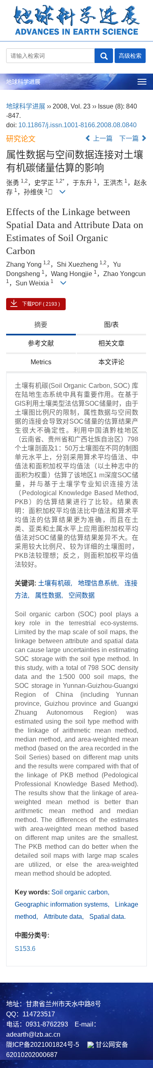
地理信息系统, (99, 583)
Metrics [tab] (41, 362)
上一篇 (102, 138)
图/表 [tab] (111, 324)
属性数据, (49, 595)
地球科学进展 (23, 81)
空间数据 (82, 595)
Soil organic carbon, (80, 892)
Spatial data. (107, 916)
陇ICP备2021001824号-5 (42, 1044)
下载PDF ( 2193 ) (41, 304)
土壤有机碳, (56, 583)
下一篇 (129, 138)
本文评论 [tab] (111, 362)
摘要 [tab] (40, 324)
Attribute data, (64, 916)
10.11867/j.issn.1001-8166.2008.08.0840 (77, 125)
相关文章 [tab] (111, 343)
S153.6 (25, 948)
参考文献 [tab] (41, 343)
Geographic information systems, (63, 904)
